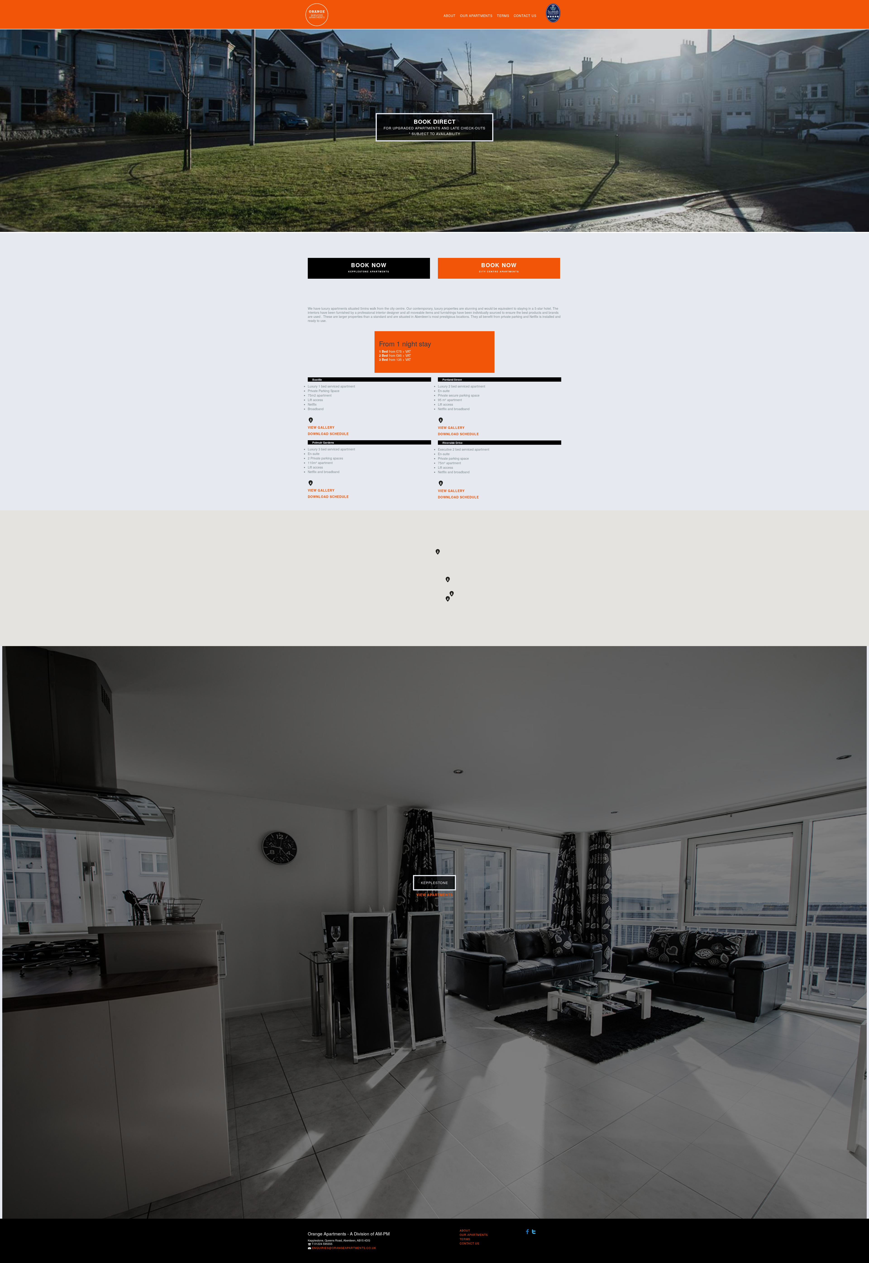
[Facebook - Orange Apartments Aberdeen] (527, 1231)
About (450, 15)
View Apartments (434, 894)
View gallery (321, 427)
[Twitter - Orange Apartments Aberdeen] (534, 1231)
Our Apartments (476, 15)
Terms (503, 15)
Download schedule (328, 433)
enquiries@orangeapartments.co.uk (344, 1248)
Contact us (525, 15)
